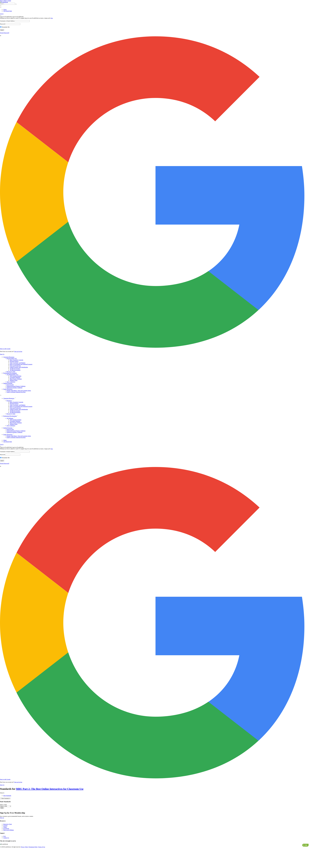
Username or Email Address (7, 21)
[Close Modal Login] (0, 15)
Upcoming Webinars (15, 377)
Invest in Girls (10, 384)
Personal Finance (14, 361)
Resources (11, 358)
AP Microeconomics (15, 368)
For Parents (6, 828)
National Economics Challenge (14, 387)
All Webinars (12, 374)
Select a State (3, 804)
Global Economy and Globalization (19, 367)
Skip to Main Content (5, 0)
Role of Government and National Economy (21, 364)
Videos (5, 827)
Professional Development (10, 373)
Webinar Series (13, 380)
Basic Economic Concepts (16, 360)
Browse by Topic (10, 371)
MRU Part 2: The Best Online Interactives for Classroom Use (49, 788)
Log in (1, 13)
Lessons (5, 825)
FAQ (4, 836)
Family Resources (7, 389)
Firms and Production (15, 365)
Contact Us (6, 837)
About (4, 9)
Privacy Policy (24, 847)
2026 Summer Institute (15, 376)
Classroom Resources (8, 357)
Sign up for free (18, 351)
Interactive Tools (7, 824)
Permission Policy (33, 847)
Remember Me (6, 27)
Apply (2, 807)
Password (2, 24)
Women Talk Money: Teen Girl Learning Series (18, 390)
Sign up (2, 817)
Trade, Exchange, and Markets (17, 363)
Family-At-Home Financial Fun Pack (16, 392)
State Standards (7, 795)
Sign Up (2, 354)
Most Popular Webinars (16, 379)
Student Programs (7, 383)
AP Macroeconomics (15, 370)
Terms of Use (41, 847)
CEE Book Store (7, 11)
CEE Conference (10, 381)
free (52, 18)
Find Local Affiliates (8, 830)
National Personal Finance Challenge (15, 386)
